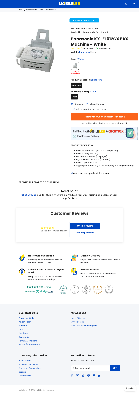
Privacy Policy (25, 322)
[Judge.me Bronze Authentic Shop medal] (97, 289)
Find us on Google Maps (30, 368)
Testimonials (25, 375)
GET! (115, 368)
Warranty (23, 325)
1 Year (74, 96)
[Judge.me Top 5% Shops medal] (109, 289)
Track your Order (27, 318)
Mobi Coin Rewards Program (84, 325)
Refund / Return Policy (29, 344)
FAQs (21, 329)
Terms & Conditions (28, 340)
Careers (22, 372)
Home (21, 10)
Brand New (76, 85)
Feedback (23, 333)
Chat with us (28, 195)
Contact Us (24, 337)
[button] (77, 48)
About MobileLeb (26, 360)
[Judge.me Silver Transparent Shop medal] (74, 289)
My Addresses (77, 322)
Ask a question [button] (85, 232)
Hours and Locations (28, 364)
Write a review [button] (85, 225)
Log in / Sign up (78, 318)
